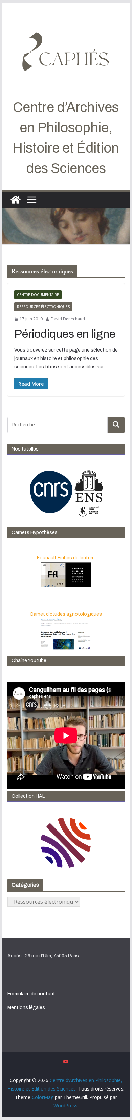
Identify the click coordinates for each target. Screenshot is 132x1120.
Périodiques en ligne (64, 333)
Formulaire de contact (31, 993)
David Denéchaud (68, 319)
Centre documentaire (38, 294)
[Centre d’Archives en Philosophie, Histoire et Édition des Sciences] (15, 200)
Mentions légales (26, 1007)
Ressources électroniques (43, 306)
